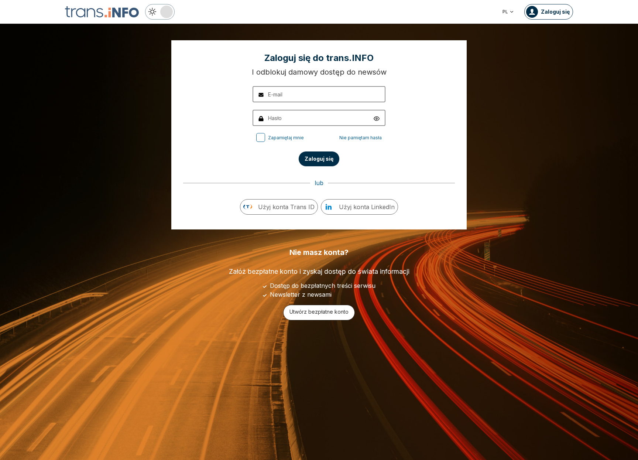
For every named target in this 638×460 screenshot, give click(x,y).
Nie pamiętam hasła (360, 137)
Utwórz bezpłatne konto (319, 312)
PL (505, 11)
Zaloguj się (319, 159)
